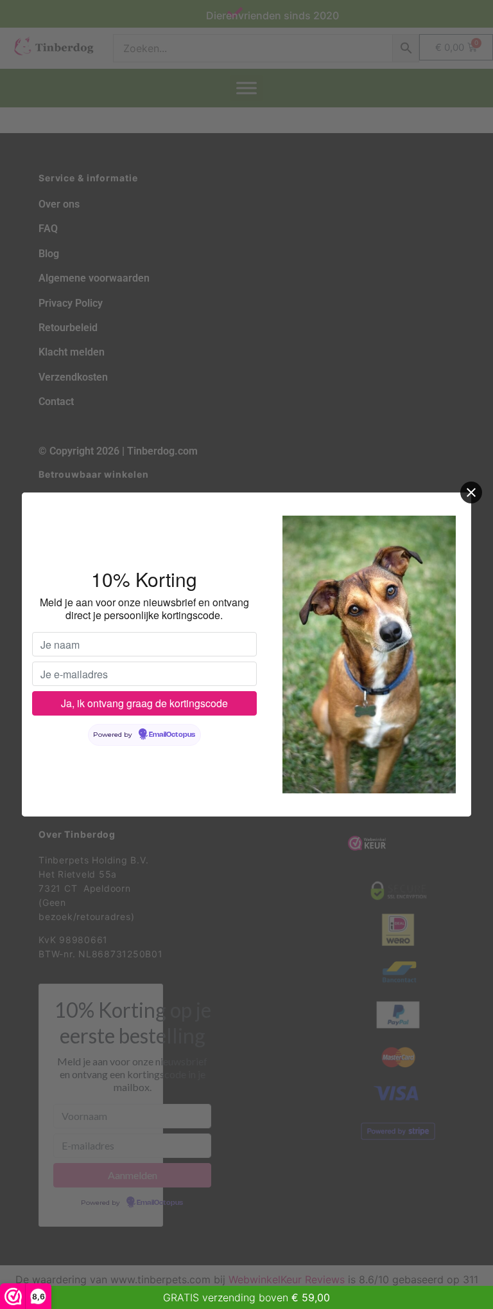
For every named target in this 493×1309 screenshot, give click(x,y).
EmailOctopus (172, 735)
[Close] (471, 492)
